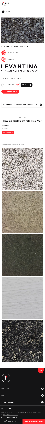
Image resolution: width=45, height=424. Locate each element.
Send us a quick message (34, 421)
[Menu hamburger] (42, 4)
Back (8, 12)
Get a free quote (10, 91)
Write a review (8, 132)
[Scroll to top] (41, 370)
